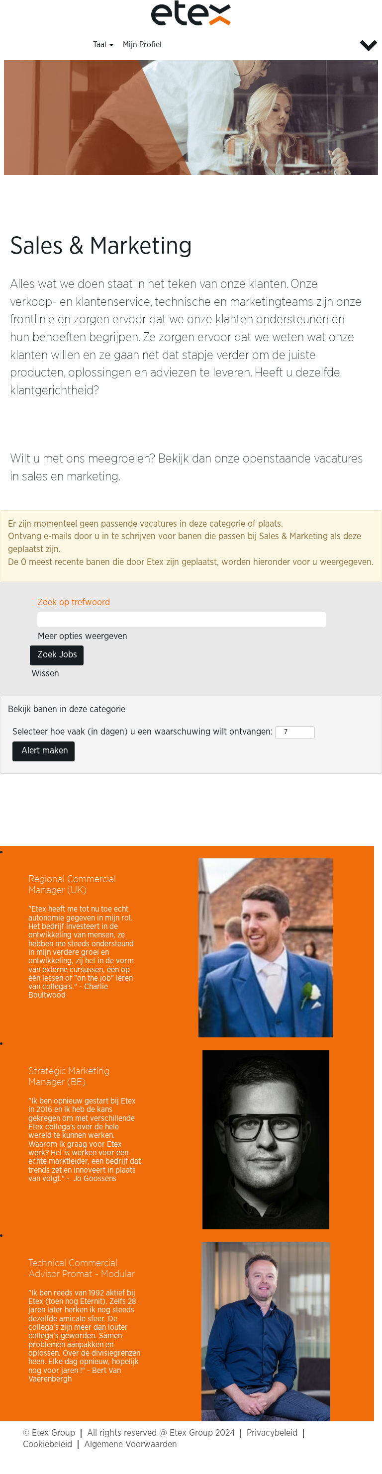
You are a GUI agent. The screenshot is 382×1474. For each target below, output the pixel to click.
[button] (318, 45)
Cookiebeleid (47, 1444)
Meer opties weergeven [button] (82, 636)
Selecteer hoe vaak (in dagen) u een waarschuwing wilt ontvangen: (142, 732)
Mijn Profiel (142, 45)
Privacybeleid (272, 1433)
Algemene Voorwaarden (130, 1444)
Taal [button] (100, 45)
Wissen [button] (45, 673)
